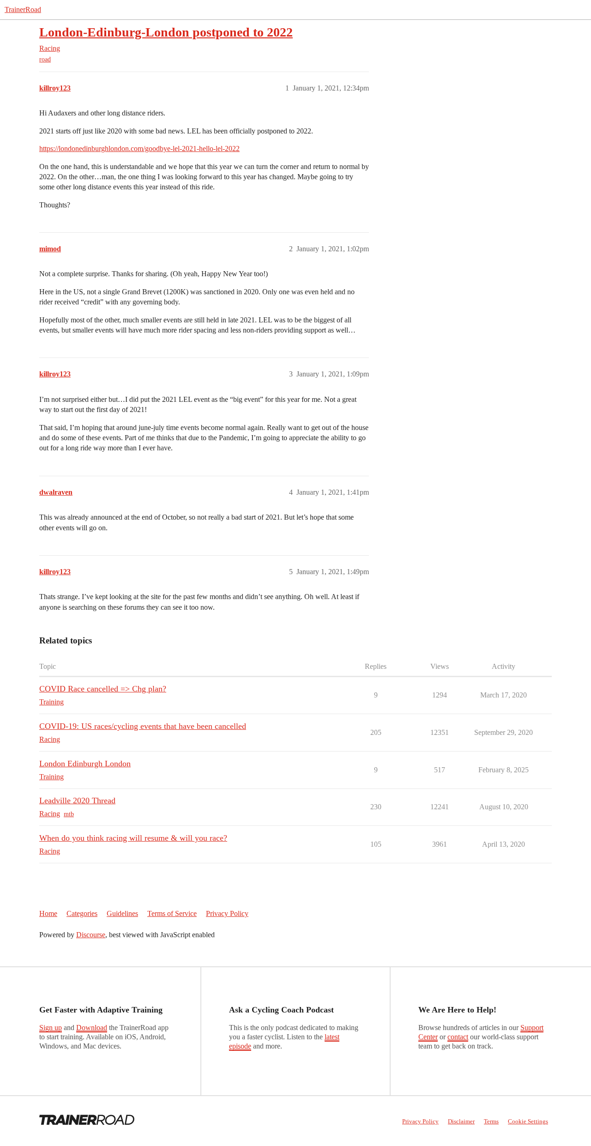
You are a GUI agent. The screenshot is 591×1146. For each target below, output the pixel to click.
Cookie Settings (528, 1121)
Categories (81, 913)
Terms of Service (172, 913)
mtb (69, 814)
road (45, 59)
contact (457, 1037)
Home (48, 913)
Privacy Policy (227, 913)
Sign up (50, 1027)
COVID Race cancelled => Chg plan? (102, 688)
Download (91, 1027)
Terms (491, 1121)
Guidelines (122, 913)
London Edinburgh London (85, 763)
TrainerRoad (23, 9)
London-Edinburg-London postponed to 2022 (166, 32)
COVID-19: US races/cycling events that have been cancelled (142, 726)
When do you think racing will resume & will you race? (133, 838)
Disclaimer (461, 1121)
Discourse (90, 935)
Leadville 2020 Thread (77, 800)
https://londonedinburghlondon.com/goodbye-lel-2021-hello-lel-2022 (139, 148)
